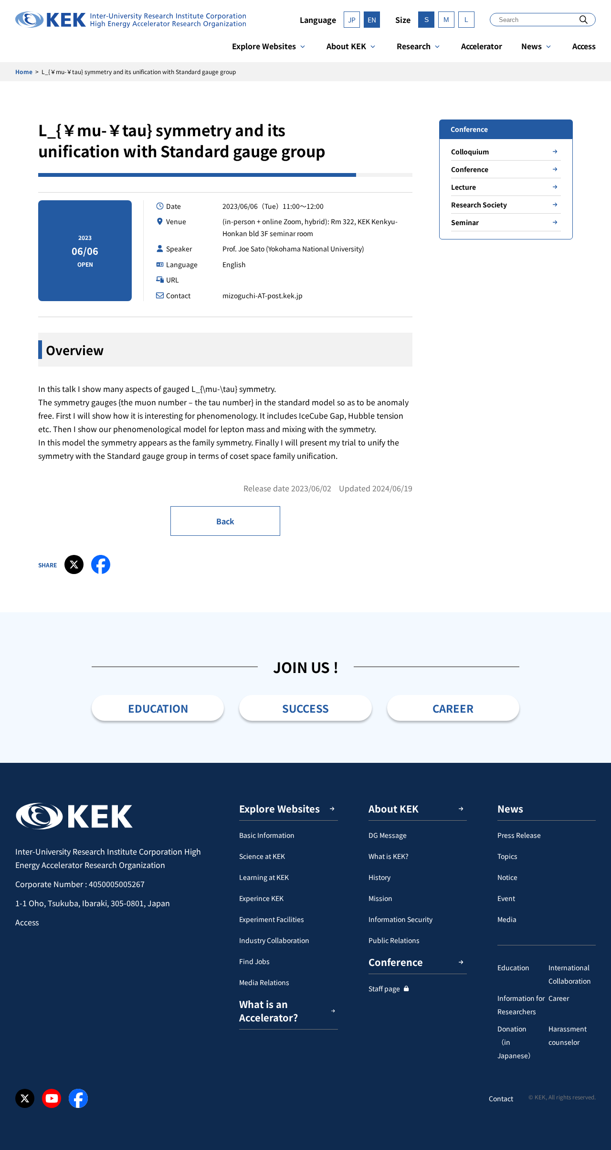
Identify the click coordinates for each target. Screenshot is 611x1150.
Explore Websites (264, 46)
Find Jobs (254, 961)
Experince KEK (261, 898)
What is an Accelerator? (268, 1010)
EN (372, 19)
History (379, 877)
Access (584, 46)
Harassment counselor (567, 1035)
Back (225, 521)
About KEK (346, 46)
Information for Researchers (521, 1004)
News (531, 46)
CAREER (453, 708)
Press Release (519, 835)
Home (23, 71)
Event (506, 898)
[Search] (583, 19)
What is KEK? (389, 856)
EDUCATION (158, 708)
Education (513, 967)
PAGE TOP (589, 763)
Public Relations (394, 940)
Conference (469, 169)
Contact (501, 1098)
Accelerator (481, 46)
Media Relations (264, 982)
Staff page (384, 988)
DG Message (388, 835)
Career (558, 998)
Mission (380, 898)
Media (506, 919)
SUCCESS (305, 708)
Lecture (463, 187)
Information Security (400, 919)
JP (352, 19)
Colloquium (470, 151)
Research (414, 46)
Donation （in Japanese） (518, 1042)
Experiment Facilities (271, 919)
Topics (507, 856)
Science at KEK (262, 856)
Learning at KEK (264, 877)
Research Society (479, 204)
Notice (507, 877)
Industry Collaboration (274, 940)
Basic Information (267, 835)
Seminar (465, 222)
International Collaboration (569, 974)
